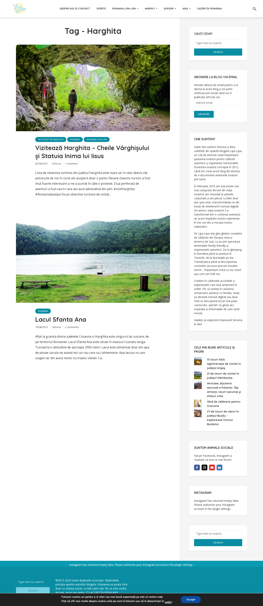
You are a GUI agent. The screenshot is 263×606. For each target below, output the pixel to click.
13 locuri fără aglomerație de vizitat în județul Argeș (224, 364)
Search (218, 52)
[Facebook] (197, 467)
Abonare (204, 114)
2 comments (72, 327)
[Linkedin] (219, 467)
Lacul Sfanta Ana (60, 319)
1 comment (71, 163)
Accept (191, 599)
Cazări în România (209, 8)
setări (168, 602)
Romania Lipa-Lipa (124, 8)
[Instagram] (204, 467)
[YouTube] (212, 467)
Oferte (101, 8)
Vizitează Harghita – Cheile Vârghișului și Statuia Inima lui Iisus (92, 152)
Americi (150, 8)
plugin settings (222, 509)
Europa (168, 8)
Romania (75, 139)
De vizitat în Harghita (50, 139)
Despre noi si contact (75, 8)
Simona (56, 163)
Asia (185, 8)
